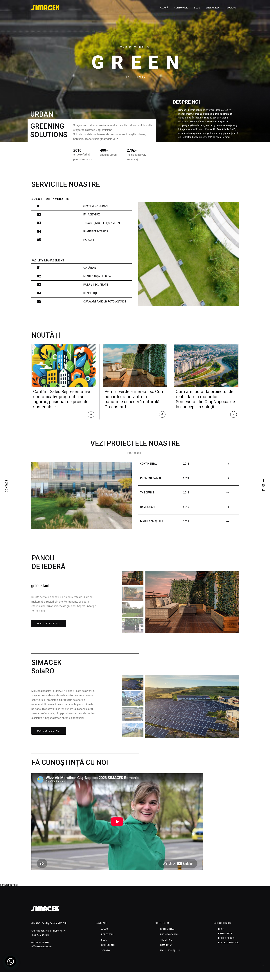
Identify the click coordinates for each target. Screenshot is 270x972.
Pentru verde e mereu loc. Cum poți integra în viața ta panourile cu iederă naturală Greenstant (134, 399)
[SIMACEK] (45, 7)
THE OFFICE (166, 940)
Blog (197, 7)
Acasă (164, 7)
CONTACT (6, 486)
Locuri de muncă (228, 942)
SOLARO (231, 7)
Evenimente (225, 933)
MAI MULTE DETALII (48, 623)
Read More (91, 415)
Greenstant (213, 7)
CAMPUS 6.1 (166, 945)
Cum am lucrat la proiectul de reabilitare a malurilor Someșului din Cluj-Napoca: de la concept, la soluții (205, 399)
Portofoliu (181, 7)
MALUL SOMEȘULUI (170, 950)
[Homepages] (45, 908)
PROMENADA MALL (170, 934)
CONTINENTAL (167, 929)
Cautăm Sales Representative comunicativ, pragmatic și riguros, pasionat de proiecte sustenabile (61, 399)
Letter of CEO (226, 938)
